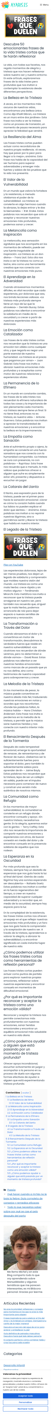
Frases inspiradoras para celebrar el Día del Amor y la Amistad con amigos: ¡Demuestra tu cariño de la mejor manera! (25, 1321)
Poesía (11, 1189)
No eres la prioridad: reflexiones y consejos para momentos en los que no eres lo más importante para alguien (23, 1312)
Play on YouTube (13, 564)
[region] (25, 1392)
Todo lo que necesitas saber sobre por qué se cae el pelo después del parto (22, 1211)
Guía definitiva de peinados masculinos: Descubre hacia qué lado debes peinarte (23, 1335)
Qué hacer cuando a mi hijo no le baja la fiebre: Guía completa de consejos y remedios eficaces (25, 1198)
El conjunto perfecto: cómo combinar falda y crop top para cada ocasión (24, 1341)
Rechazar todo (25, 1408)
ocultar (25, 1092)
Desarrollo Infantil (14, 1365)
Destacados (11, 1370)
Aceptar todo (25, 1395)
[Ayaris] (14, 5)
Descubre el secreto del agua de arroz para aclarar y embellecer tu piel (24, 1328)
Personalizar (25, 1402)
